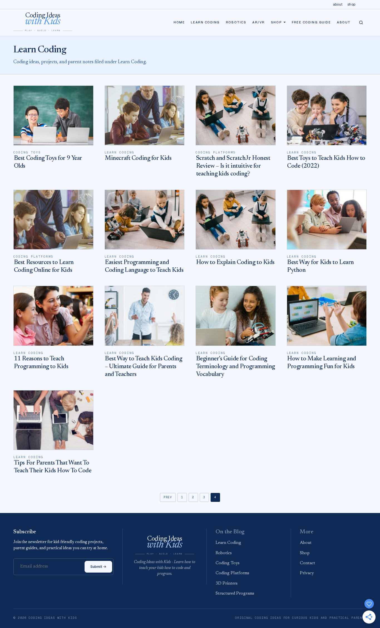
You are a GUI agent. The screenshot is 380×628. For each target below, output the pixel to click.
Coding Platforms (232, 573)
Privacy (307, 573)
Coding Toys (228, 563)
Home (179, 22)
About (337, 4)
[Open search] (361, 22)
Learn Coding (205, 22)
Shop (351, 4)
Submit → (98, 566)
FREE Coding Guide (311, 22)
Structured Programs (235, 594)
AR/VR (258, 22)
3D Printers (227, 583)
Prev (168, 497)
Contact (307, 563)
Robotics (236, 22)
